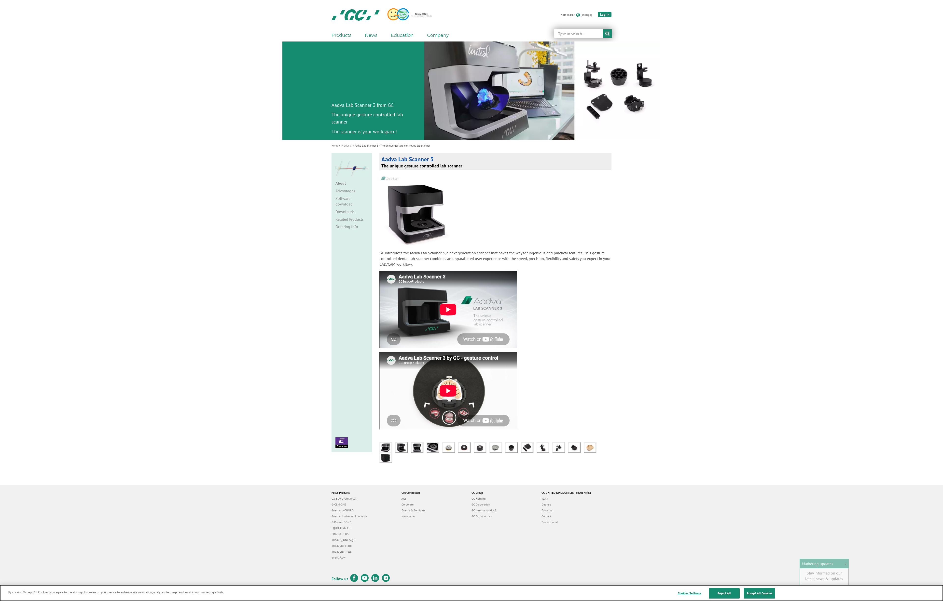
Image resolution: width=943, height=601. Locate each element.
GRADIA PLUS (340, 534)
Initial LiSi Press (341, 551)
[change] (586, 14)
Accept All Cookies (759, 593)
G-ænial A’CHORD (343, 510)
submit (607, 33)
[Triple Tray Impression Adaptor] (544, 446)
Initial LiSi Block (342, 545)
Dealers (546, 504)
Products (346, 145)
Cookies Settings (689, 593)
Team (544, 498)
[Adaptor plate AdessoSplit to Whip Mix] (481, 446)
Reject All (724, 593)
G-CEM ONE (339, 504)
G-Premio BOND (341, 522)
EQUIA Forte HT (341, 528)
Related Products (349, 219)
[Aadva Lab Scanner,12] (434, 446)
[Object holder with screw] (576, 446)
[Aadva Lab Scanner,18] (419, 446)
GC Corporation (481, 504)
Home (335, 145)
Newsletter (408, 516)
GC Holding (478, 498)
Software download (344, 201)
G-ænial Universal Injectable (349, 516)
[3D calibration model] (591, 446)
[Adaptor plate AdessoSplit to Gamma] (466, 446)
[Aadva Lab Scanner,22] (387, 446)
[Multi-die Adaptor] (513, 446)
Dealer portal (549, 522)
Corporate (408, 504)
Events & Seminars (413, 510)
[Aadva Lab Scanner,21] (386, 456)
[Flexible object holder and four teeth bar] (529, 446)
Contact (546, 516)
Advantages (345, 190)
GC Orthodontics (482, 516)
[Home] (355, 15)
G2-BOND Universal (344, 498)
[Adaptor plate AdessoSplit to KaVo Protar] (497, 446)
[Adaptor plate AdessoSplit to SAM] (450, 446)
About (340, 183)
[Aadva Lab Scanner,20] (403, 446)
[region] (471, 593)
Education (342, 446)
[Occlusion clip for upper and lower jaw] (560, 446)
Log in (605, 14)
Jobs (404, 498)
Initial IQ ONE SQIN (343, 540)
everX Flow (339, 557)
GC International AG (484, 510)
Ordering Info (346, 226)
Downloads (345, 211)
